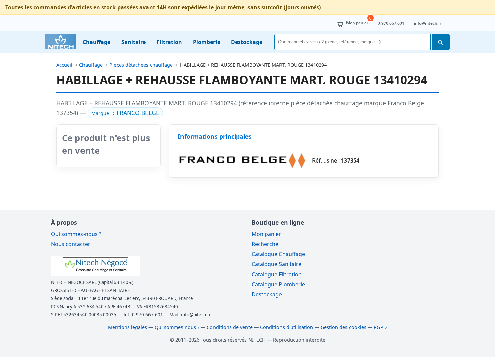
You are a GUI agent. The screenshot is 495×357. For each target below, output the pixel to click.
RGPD (380, 327)
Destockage (246, 42)
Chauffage (96, 42)
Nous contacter (70, 244)
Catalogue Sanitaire (276, 264)
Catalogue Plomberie (278, 284)
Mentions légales (127, 327)
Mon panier (266, 234)
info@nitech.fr (427, 23)
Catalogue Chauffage (278, 254)
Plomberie (206, 42)
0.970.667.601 (391, 23)
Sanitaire (133, 42)
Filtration (169, 42)
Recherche (265, 244)
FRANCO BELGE (138, 113)
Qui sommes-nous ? (76, 234)
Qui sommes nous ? (177, 327)
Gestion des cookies (343, 327)
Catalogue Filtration (277, 274)
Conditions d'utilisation (286, 327)
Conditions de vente (230, 327)
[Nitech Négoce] (60, 41)
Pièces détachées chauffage (141, 65)
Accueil (64, 65)
